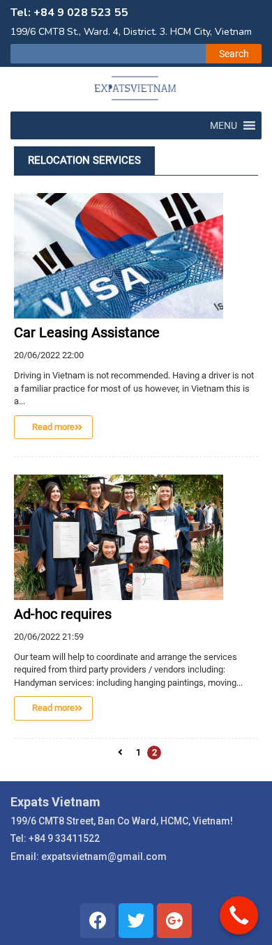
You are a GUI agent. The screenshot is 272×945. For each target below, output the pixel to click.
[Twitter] (136, 920)
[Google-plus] (174, 920)
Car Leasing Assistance (87, 332)
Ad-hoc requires (63, 614)
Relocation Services (84, 160)
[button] (223, 125)
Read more (53, 427)
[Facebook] (97, 920)
